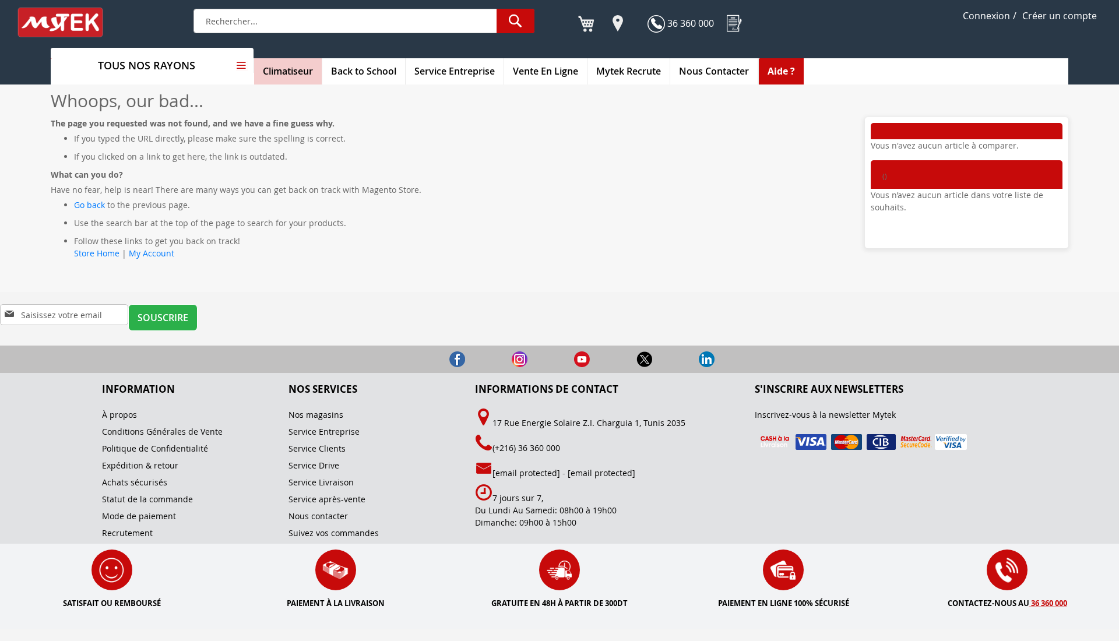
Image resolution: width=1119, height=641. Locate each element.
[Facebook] (436, 358)
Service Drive (313, 465)
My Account (151, 253)
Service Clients (317, 448)
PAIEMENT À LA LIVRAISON (336, 603)
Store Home (96, 253)
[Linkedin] (684, 358)
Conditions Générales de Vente (162, 431)
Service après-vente (326, 499)
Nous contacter (318, 516)
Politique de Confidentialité (155, 448)
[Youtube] (561, 358)
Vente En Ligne (545, 71)
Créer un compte (1059, 15)
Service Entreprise (454, 71)
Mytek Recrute (628, 71)
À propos (119, 414)
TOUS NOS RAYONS (146, 65)
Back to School (363, 71)
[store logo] (68, 22)
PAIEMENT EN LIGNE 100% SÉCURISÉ (783, 603)
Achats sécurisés (134, 482)
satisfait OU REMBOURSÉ (112, 603)
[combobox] (363, 21)
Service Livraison (321, 482)
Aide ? (781, 71)
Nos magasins (315, 414)
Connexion (986, 15)
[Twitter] (623, 358)
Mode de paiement (139, 516)
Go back (89, 204)
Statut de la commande (147, 499)
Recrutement (127, 532)
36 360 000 (689, 23)
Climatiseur (288, 71)
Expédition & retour (140, 465)
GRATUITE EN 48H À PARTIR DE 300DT (559, 603)
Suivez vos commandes (333, 532)
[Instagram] (498, 358)
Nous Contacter (714, 71)
